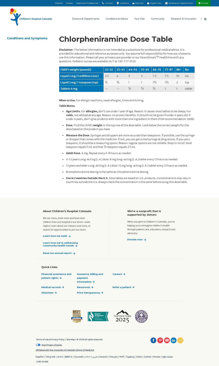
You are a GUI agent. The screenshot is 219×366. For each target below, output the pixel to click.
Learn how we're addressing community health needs (60, 244)
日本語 (139, 357)
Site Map (71, 339)
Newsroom (83, 287)
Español (59, 3)
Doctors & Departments (85, 18)
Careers (69, 3)
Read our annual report (57, 253)
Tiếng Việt (50, 357)
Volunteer (47, 292)
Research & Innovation (183, 18)
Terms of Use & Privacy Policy (50, 339)
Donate (204, 3)
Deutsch (103, 357)
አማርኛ (87, 357)
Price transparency (88, 292)
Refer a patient (122, 287)
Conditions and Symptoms (27, 38)
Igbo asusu (167, 357)
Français (114, 357)
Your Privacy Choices (52, 345)
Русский (79, 357)
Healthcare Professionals (87, 3)
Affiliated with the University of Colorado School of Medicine (65, 350)
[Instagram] (180, 340)
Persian (156, 357)
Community (157, 18)
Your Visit (139, 18)
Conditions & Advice (117, 18)
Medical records (51, 287)
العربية (94, 357)
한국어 (60, 357)
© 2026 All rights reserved (89, 339)
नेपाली (121, 357)
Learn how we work (55, 236)
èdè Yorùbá (42, 361)
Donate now (135, 239)
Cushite (147, 357)
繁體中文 (69, 357)
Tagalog (130, 357)
